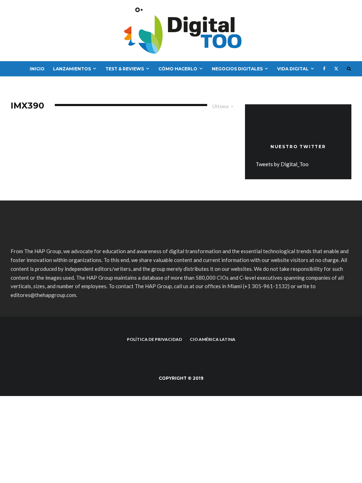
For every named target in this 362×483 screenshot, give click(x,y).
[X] (336, 69)
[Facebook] (324, 69)
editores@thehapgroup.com (43, 295)
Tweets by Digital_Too (282, 164)
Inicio (37, 68)
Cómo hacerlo (177, 68)
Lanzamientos (72, 68)
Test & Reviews (124, 68)
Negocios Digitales (237, 68)
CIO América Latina (212, 339)
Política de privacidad (154, 339)
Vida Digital (293, 68)
